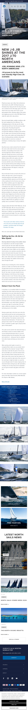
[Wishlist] (18, 6)
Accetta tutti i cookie (14, 701)
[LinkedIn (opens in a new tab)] (12, 678)
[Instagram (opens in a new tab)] (8, 678)
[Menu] (24, 6)
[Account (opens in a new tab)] (15, 6)
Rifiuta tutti (14, 704)
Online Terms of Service (17, 690)
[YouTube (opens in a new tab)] (16, 678)
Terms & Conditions (14, 688)
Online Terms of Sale (7, 690)
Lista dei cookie (6, 688)
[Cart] (21, 6)
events (5, 44)
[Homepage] (4, 6)
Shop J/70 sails (5, 381)
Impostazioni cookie (14, 708)
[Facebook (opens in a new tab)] (3, 678)
